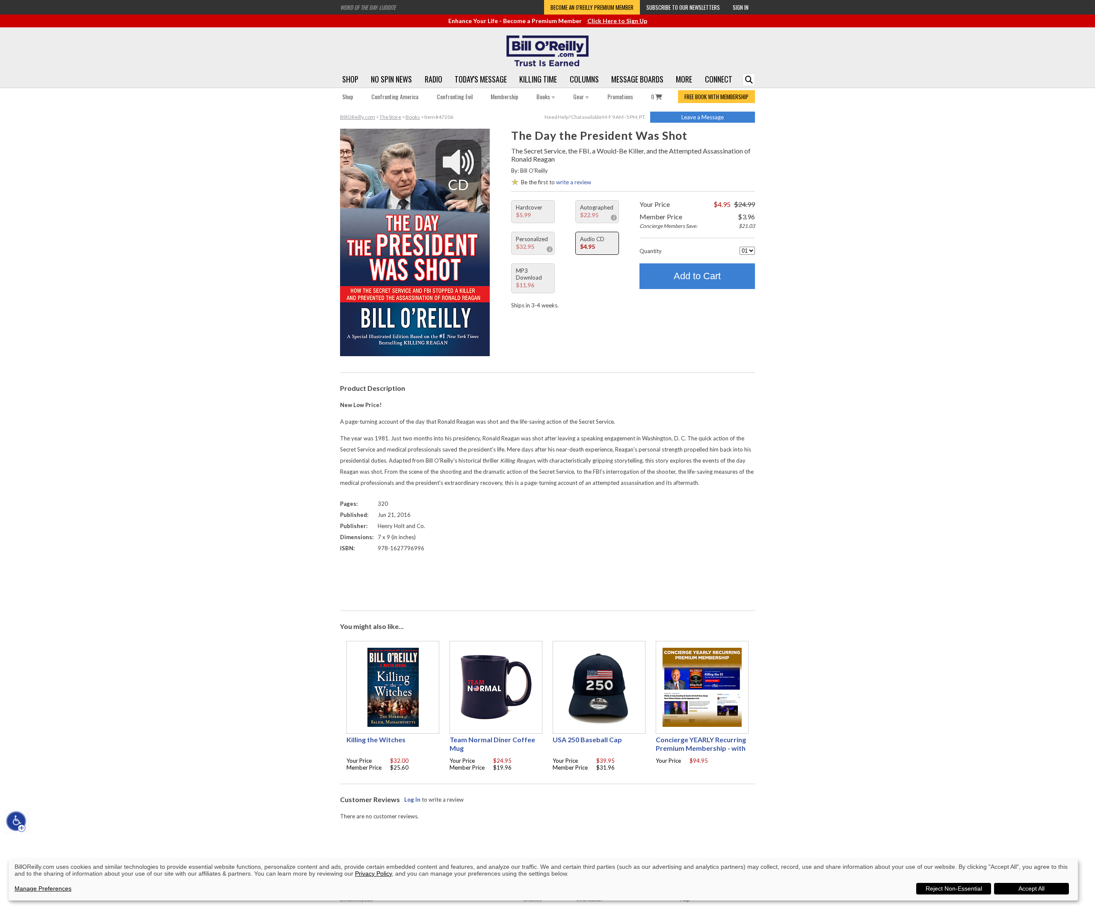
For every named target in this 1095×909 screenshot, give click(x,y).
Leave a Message (702, 117)
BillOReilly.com (357, 117)
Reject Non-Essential (954, 888)
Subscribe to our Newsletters (683, 7)
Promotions (620, 96)
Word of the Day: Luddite (368, 7)
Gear (579, 96)
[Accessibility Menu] (16, 821)
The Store (390, 117)
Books (543, 96)
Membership (504, 96)
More (684, 79)
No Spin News (391, 79)
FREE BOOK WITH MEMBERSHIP (716, 96)
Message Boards (637, 79)
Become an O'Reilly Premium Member (591, 7)
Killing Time (538, 79)
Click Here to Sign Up (617, 20)
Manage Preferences (43, 888)
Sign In (741, 7)
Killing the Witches (375, 739)
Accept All (1031, 888)
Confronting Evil (455, 96)
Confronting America (394, 96)
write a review (573, 182)
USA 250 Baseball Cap (587, 739)
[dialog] (543, 879)
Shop (350, 79)
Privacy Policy (373, 873)
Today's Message (481, 79)
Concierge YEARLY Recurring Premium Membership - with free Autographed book (701, 748)
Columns (584, 79)
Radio (433, 79)
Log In (412, 799)
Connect (718, 79)
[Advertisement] (547, 579)
